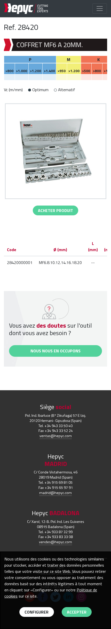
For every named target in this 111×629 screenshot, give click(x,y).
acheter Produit (55, 210)
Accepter (76, 612)
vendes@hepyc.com (55, 542)
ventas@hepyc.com (55, 436)
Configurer (37, 612)
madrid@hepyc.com (55, 493)
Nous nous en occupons (55, 351)
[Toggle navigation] (99, 8)
